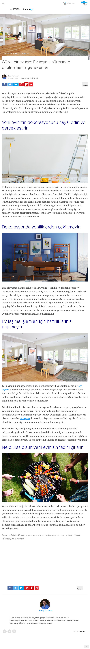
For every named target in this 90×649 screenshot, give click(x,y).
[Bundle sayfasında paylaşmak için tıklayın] (31, 84)
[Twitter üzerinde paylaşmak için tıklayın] (10, 84)
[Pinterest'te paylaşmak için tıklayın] (21, 84)
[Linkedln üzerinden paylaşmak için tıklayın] (16, 84)
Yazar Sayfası (79, 631)
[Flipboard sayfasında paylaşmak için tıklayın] (26, 84)
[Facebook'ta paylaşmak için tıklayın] (4, 84)
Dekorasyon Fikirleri (11, 53)
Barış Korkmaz (13, 76)
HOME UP (25, 53)
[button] (3, 3)
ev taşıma (25, 418)
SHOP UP (71, 3)
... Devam (48, 623)
